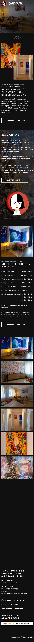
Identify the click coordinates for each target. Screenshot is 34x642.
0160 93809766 (12, 589)
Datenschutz (28, 637)
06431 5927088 (10, 587)
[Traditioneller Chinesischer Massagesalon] (12, 3)
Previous (27, 30)
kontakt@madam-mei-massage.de (14, 593)
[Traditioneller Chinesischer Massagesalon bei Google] (17, 623)
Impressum (15, 637)
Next (30, 30)
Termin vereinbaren (14, 120)
